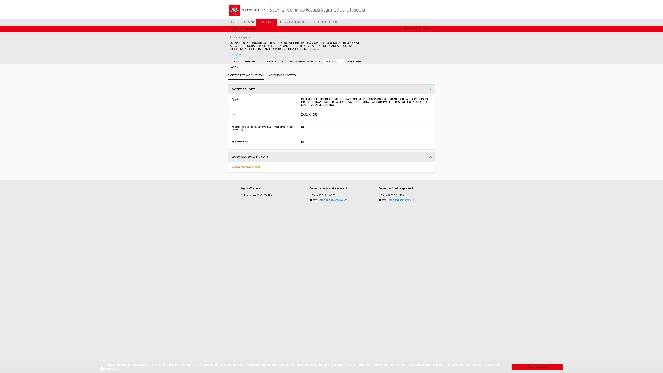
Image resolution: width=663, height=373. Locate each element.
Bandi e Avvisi (246, 22)
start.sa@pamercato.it (401, 200)
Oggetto (236, 99)
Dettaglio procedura (243, 29)
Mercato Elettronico (326, 22)
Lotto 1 (234, 67)
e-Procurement (266, 22)
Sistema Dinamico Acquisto (294, 22)
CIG (233, 114)
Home (232, 22)
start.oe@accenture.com (333, 200)
